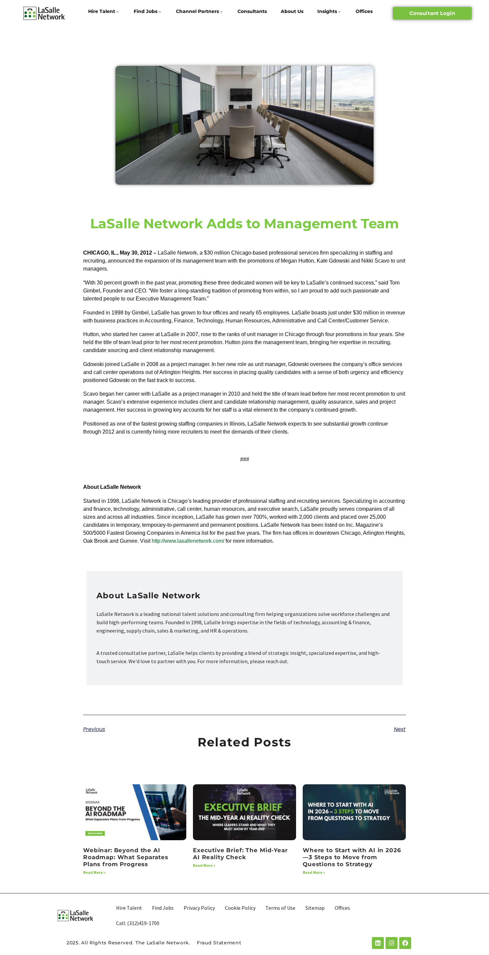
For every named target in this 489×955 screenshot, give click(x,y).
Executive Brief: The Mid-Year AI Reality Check (240, 853)
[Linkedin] (378, 943)
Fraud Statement (219, 943)
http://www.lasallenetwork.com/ (188, 541)
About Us (292, 11)
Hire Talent (101, 11)
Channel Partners (197, 11)
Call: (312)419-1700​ (137, 923)
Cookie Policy (240, 907)
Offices (364, 11)
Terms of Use (280, 907)
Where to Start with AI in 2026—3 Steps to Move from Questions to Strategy (352, 857)
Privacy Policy (199, 907)
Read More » (94, 872)
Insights (327, 11)
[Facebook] (405, 943)
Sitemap (315, 907)
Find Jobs (145, 11)
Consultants (252, 11)
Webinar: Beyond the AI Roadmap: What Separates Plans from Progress (125, 857)
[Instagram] (392, 943)
